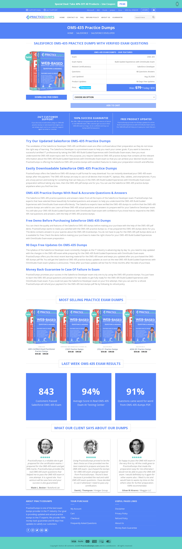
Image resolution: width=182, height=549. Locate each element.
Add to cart (113, 105)
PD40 (122, 3)
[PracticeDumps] (40, 17)
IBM (98, 10)
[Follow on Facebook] (28, 530)
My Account (76, 508)
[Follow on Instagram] (33, 530)
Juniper (112, 10)
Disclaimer (120, 508)
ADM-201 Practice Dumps (140, 349)
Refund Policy (92, 17)
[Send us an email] (42, 530)
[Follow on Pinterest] (46, 530)
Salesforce (82, 33)
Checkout (75, 518)
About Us (105, 17)
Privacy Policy (121, 513)
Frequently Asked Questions (84, 523)
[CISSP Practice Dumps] (74, 326)
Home (62, 17)
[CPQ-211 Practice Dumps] (107, 326)
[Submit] (153, 17)
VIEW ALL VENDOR (131, 10)
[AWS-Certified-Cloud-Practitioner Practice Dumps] (41, 326)
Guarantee (117, 17)
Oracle (104, 10)
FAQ (82, 17)
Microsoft (90, 10)
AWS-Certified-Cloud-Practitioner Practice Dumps (41, 350)
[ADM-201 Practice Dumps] (140, 326)
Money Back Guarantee (126, 528)
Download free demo (46, 97)
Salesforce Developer (103, 33)
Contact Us (72, 17)
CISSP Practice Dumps (74, 349)
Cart (73, 513)
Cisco (120, 10)
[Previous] (26, 333)
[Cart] (154, 10)
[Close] (177, 4)
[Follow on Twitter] (37, 530)
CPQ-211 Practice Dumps (107, 349)
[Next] (155, 333)
